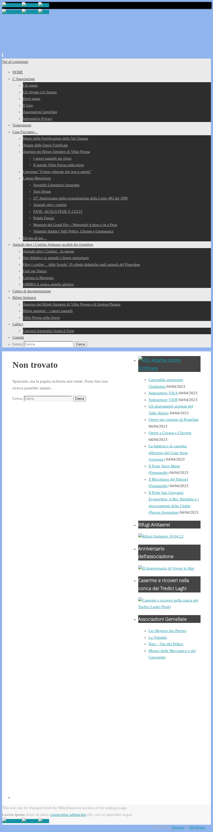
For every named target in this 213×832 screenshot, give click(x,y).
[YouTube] (12, 5)
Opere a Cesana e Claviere (170, 433)
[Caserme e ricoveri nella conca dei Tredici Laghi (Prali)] (169, 607)
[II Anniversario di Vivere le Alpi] (166, 568)
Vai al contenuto (15, 62)
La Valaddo (158, 637)
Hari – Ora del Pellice (166, 644)
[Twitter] (30, 5)
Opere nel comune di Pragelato (174, 419)
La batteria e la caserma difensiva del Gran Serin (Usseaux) (168, 452)
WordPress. (197, 827)
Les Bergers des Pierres (167, 631)
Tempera (177, 827)
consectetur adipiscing (68, 814)
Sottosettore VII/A (163, 393)
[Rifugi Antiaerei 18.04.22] (161, 536)
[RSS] (43, 5)
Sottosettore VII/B (163, 400)
